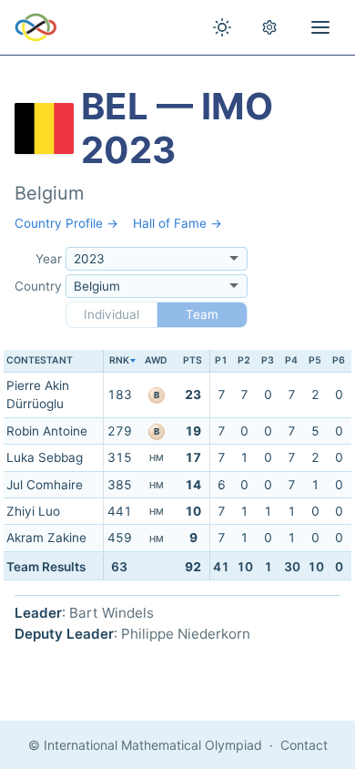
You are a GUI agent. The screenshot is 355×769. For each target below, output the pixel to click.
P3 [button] (267, 360)
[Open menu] (320, 27)
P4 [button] (291, 360)
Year (49, 258)
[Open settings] (269, 27)
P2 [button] (244, 360)
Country (38, 286)
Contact (304, 745)
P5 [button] (315, 360)
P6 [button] (338, 360)
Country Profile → (66, 223)
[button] (120, 361)
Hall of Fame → (177, 223)
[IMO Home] (36, 27)
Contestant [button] (39, 360)
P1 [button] (221, 360)
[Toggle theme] (222, 27)
